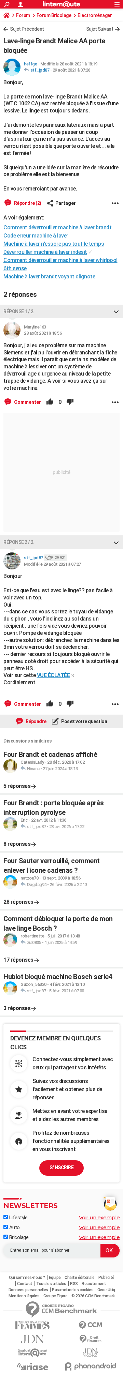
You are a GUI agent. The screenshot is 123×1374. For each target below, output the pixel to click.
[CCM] (91, 1325)
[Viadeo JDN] (91, 1352)
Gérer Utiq (106, 1289)
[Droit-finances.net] (91, 1339)
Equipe (55, 1277)
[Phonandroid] (91, 1366)
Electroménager (95, 15)
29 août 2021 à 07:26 (71, 70)
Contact (24, 1283)
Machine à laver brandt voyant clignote (49, 276)
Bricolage (18, 1237)
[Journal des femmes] (32, 1325)
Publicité (106, 1277)
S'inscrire (61, 1167)
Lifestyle (17, 1218)
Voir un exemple (99, 1217)
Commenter (27, 402)
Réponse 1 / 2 (18, 311)
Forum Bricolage (54, 15)
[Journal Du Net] (32, 1339)
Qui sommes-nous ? (27, 1277)
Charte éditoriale (80, 1277)
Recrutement (94, 1283)
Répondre (35, 721)
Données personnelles (28, 1289)
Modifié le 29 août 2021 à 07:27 (52, 564)
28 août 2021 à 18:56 (43, 333)
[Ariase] (32, 1366)
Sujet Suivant (99, 29)
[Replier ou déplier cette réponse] (116, 311)
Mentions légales (24, 1296)
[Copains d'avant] (32, 1352)
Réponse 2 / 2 (18, 542)
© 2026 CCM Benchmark (93, 1296)
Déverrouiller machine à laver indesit (45, 252)
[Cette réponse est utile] (49, 402)
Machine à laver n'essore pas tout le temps (53, 244)
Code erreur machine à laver (35, 235)
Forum (23, 15)
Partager (65, 203)
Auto (14, 1227)
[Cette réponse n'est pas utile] (70, 402)
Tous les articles (51, 1283)
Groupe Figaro (55, 1296)
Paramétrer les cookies (72, 1289)
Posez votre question (83, 721)
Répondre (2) (27, 203)
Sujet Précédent (27, 29)
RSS (74, 1283)
